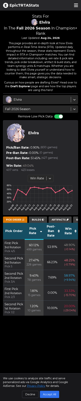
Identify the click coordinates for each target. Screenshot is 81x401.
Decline (30, 394)
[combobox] (5, 99)
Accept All (49, 394)
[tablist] (15, 220)
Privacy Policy (36, 386)
